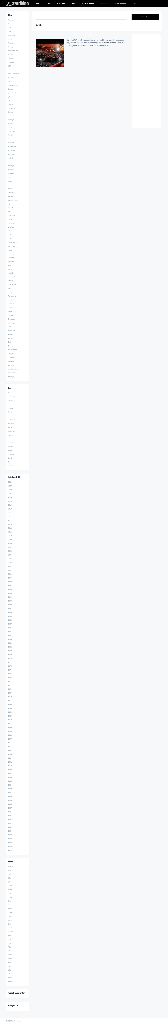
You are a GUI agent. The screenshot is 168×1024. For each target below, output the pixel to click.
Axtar (145, 17)
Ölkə (38, 3)
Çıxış (134, 3)
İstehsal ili (61, 3)
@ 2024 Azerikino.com (13, 1021)
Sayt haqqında (120, 3)
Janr (48, 3)
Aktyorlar (104, 3)
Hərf (73, 3)
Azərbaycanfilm (88, 3)
